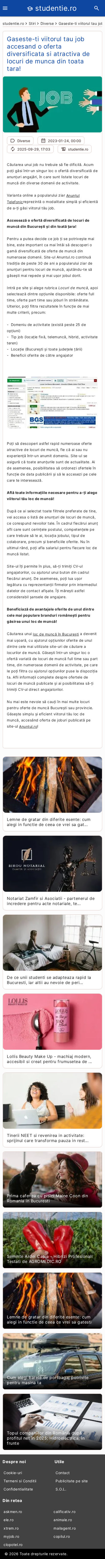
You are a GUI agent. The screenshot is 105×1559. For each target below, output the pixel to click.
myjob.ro (11, 1536)
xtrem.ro (11, 1528)
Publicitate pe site (72, 1481)
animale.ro (63, 1520)
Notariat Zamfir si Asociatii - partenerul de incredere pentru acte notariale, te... (51, 901)
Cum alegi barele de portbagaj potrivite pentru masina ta (48, 1380)
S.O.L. (61, 1489)
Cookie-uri (13, 1473)
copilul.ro (62, 1536)
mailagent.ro (65, 1528)
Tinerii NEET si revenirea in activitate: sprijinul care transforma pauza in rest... (47, 1138)
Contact (63, 1473)
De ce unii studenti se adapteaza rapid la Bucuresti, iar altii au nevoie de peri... (49, 980)
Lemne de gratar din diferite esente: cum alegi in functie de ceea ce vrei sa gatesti (49, 1319)
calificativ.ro (64, 1511)
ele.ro (9, 1520)
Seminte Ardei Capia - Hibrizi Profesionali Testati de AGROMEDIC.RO (50, 1259)
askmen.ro (13, 1511)
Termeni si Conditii (20, 1481)
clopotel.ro (13, 1544)
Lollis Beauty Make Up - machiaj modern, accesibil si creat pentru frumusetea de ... (49, 1059)
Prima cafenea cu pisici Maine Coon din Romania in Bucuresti (47, 1198)
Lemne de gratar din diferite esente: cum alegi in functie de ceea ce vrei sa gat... (48, 822)
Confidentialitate (18, 1489)
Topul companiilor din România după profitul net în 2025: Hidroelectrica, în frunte (46, 1438)
